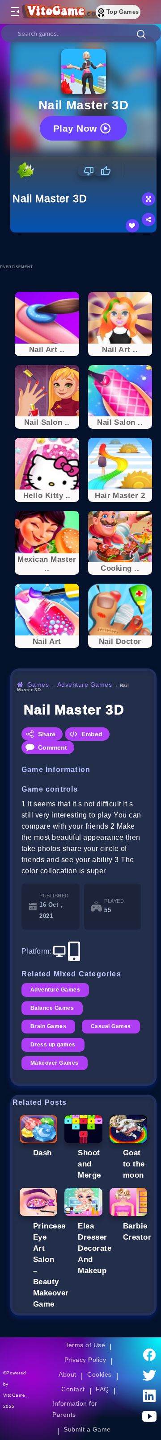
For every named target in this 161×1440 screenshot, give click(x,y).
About (67, 1374)
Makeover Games (54, 1063)
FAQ (102, 1389)
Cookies (99, 1374)
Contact (73, 1389)
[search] (81, 33)
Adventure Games (84, 684)
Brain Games (48, 1026)
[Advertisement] (85, 248)
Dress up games (53, 1045)
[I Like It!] (102, 171)
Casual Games (111, 1026)
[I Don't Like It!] (86, 171)
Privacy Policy (85, 1359)
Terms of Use (85, 1345)
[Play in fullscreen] (148, 199)
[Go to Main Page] (62, 12)
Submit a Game (87, 1429)
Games (38, 684)
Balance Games (52, 1008)
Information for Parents (74, 1409)
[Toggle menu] (14, 12)
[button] (141, 34)
